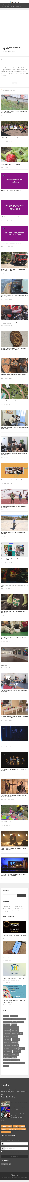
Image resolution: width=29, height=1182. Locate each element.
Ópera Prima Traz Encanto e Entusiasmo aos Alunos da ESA (14, 585)
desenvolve (15, 1019)
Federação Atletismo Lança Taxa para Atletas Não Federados (13, 506)
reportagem (7, 1030)
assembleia (21, 1063)
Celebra (9, 1126)
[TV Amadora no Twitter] (4, 1164)
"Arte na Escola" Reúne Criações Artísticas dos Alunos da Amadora (14, 664)
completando (7, 1033)
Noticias (9, 4)
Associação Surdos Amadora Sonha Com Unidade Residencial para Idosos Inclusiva (13, 349)
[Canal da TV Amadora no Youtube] (10, 1164)
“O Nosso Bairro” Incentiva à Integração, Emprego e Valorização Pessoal (14, 112)
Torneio (16, 1129)
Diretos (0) (17, 910)
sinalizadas (16, 1060)
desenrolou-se (7, 1036)
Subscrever (14, 1156)
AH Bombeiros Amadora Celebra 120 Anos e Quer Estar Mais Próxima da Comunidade (14, 270)
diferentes (6, 1042)
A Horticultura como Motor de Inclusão (10, 164)
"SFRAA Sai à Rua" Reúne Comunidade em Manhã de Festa (14, 822)
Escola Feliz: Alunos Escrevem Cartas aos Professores (14, 480)
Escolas (9, 1132)
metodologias (15, 1045)
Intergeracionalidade (17, 1033)
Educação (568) (18, 906)
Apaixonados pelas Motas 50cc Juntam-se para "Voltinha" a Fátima (12, 322)
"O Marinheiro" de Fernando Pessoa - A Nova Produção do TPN (12, 743)
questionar (22, 1019)
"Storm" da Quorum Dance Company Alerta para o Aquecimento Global (13, 848)
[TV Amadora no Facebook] (2, 1164)
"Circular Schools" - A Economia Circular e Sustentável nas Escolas (14, 691)
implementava (7, 1039)
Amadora (12, 1022)
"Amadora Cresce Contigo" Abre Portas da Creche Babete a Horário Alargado (13, 638)
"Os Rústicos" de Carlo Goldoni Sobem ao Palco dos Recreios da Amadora (13, 796)
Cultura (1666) (6, 906)
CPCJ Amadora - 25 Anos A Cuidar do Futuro (11, 401)
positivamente (14, 1016)
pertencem (13, 1024)
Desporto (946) (6, 908)
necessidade (7, 1054)
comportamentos (8, 1060)
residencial (15, 1027)
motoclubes (6, 1024)
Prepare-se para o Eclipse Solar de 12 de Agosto (14, 935)
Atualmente (6, 1057)
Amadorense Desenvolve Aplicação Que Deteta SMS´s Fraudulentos (14, 296)
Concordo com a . (12, 1152)
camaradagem (19, 1022)
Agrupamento (7, 1019)
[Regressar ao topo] (24, 1172)
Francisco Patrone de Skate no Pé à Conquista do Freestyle (13, 533)
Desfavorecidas (7, 1051)
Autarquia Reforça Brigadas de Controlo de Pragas (13, 374)
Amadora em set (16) (8, 910)
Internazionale (14, 1042)
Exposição (4, 1129)
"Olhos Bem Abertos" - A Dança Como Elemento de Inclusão (13, 770)
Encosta (3, 1132)
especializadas (7, 1027)
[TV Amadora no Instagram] (7, 1164)
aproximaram (16, 1039)
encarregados (16, 1051)
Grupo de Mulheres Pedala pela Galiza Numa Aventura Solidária (12, 559)
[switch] (1, 1151)
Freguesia (13, 1057)
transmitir (15, 1036)
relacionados (15, 1030)
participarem (14, 1063)
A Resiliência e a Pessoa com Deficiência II (11, 216)
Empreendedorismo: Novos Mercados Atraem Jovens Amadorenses (14, 454)
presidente (6, 1063)
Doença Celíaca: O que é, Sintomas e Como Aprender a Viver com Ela (14, 428)
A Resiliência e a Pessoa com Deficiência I (11, 190)
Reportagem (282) (19, 908)
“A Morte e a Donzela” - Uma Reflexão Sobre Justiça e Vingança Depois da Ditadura (14, 875)
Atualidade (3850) (7, 912)
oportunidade (15, 1054)
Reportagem (14, 4)
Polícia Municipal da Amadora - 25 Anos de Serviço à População (14, 612)
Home (4, 4)
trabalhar (21, 1048)
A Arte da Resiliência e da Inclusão (9, 137)
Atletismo (6, 1066)
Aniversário (22, 1126)
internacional (7, 1045)
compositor (14, 1048)
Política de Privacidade (16, 1152)
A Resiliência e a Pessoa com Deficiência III (11, 243)
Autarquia (22, 1129)
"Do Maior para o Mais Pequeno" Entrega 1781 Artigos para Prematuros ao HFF (14, 717)
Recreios (6, 1022)
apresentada (7, 1048)
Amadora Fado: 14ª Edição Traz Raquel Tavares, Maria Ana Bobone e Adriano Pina (19, 1115)
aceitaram (6, 1016)
